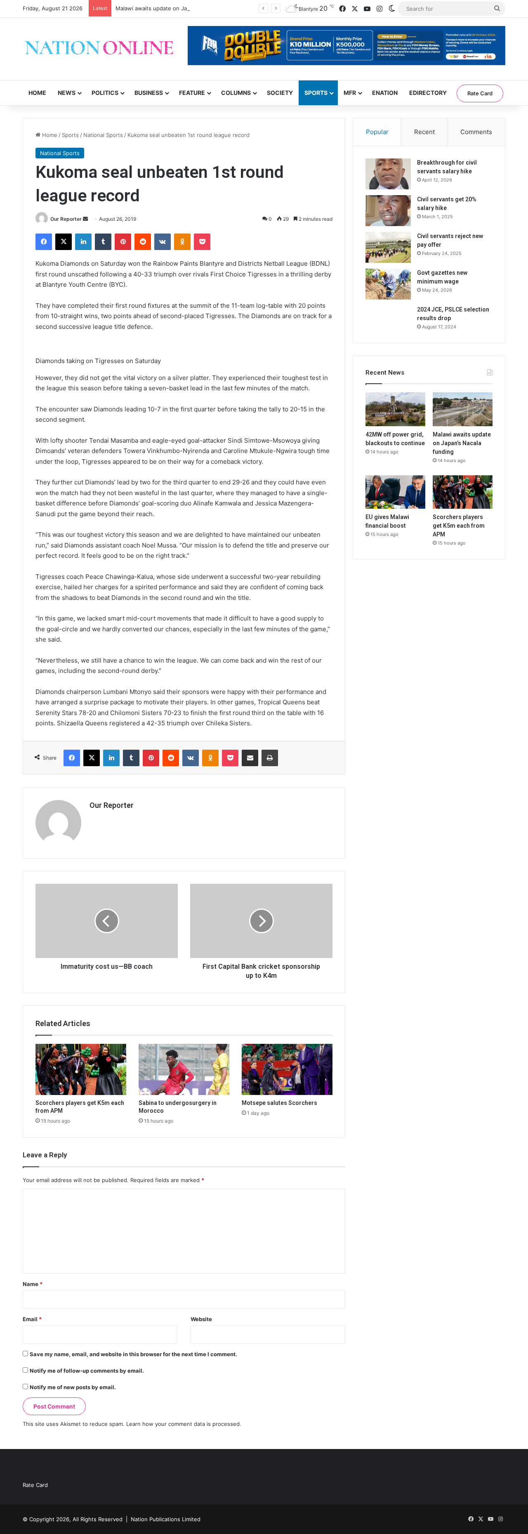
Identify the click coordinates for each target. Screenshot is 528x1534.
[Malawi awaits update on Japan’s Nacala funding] (463, 409)
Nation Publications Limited (165, 1519)
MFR (350, 92)
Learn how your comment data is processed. (183, 1424)
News (66, 92)
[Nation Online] (99, 49)
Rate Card (480, 93)
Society (280, 92)
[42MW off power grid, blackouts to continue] (395, 409)
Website (201, 1319)
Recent (424, 132)
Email (32, 1319)
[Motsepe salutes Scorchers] (287, 1069)
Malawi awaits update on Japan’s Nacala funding (178, 8)
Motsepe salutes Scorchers (279, 1103)
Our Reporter (66, 219)
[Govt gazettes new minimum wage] (388, 284)
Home (37, 92)
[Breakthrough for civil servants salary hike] (388, 173)
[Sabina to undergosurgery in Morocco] (184, 1069)
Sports (316, 92)
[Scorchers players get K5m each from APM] (80, 1069)
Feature (192, 92)
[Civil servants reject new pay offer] (388, 247)
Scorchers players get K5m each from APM (459, 526)
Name (32, 1284)
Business (148, 92)
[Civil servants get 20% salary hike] (388, 210)
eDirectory (428, 92)
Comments (476, 132)
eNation (385, 92)
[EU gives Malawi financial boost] (395, 492)
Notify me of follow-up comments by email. (87, 1370)
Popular (377, 132)
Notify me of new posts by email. (73, 1387)
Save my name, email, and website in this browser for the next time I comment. (133, 1354)
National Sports (103, 135)
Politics (105, 92)
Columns (236, 92)
